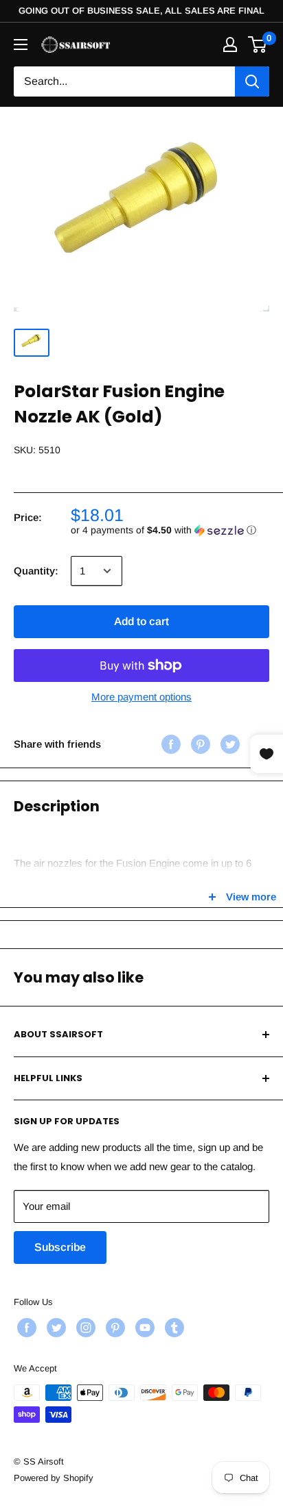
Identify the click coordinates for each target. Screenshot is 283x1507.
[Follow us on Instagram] (84, 1327)
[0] (258, 44)
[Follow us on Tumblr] (172, 1327)
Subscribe (60, 1247)
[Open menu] (20, 44)
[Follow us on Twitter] (54, 1327)
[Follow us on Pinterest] (113, 1327)
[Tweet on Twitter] (228, 744)
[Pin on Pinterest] (199, 744)
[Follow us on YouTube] (143, 1327)
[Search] (252, 81)
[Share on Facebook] (169, 744)
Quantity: (36, 571)
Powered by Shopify (53, 1478)
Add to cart (141, 621)
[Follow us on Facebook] (25, 1327)
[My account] (230, 44)
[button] (170, 530)
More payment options (141, 696)
